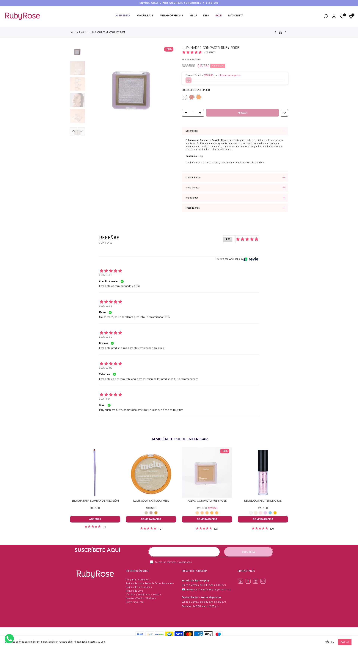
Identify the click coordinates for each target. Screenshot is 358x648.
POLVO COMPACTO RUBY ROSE (207, 501)
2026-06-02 (105, 368)
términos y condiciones (179, 562)
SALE (218, 15)
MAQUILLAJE (145, 15)
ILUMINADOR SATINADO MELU (151, 501)
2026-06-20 (105, 337)
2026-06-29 (105, 275)
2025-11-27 (104, 399)
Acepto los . (173, 562)
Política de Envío (134, 591)
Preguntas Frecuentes (138, 579)
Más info (329, 642)
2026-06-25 (105, 306)
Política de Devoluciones (139, 587)
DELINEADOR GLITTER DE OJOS (263, 501)
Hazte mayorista (135, 602)
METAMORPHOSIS (171, 15)
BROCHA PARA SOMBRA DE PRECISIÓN (95, 501)
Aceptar (345, 642)
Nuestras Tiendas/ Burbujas (141, 598)
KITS (206, 15)
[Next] (170, 90)
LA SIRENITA (122, 15)
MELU (193, 15)
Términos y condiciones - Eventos (143, 594)
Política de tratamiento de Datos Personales (150, 583)
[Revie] (251, 259)
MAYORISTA (235, 15)
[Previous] (92, 90)
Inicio (72, 32)
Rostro (82, 32)
